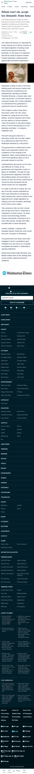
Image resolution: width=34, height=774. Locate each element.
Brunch (19, 434)
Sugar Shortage (21, 568)
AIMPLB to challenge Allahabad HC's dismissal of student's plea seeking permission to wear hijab (24, 627)
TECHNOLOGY (5, 505)
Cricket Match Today (23, 340)
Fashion (3, 437)
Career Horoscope (22, 586)
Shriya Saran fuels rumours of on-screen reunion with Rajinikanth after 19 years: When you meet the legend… (8, 676)
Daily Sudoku (5, 551)
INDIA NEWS (5, 332)
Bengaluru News (5, 361)
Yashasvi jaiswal (21, 578)
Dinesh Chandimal (6, 353)
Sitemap (3, 727)
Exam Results (5, 425)
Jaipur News (20, 371)
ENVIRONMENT (6, 480)
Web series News (6, 403)
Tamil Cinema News (22, 396)
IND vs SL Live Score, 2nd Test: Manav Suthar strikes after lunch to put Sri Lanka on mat (24, 706)
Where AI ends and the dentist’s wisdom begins (8, 637)
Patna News (4, 381)
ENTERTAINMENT (6, 389)
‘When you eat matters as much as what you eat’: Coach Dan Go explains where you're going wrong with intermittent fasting (24, 640)
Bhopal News (21, 361)
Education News (22, 425)
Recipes (19, 440)
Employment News (22, 422)
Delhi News (4, 368)
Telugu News (4, 611)
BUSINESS (4, 461)
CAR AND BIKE (5, 500)
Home (3, 6)
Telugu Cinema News (7, 399)
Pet (2, 447)
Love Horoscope (5, 589)
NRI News (4, 614)
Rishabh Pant (21, 350)
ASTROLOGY (5, 407)
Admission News (6, 419)
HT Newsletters (27, 721)
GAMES (3, 548)
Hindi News (20, 611)
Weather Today (16, 721)
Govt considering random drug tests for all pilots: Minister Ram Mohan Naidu (24, 651)
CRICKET (3, 337)
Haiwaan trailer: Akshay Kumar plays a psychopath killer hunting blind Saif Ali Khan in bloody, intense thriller (24, 664)
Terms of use (27, 718)
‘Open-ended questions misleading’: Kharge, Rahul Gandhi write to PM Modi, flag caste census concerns (8, 652)
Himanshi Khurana (22, 574)
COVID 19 (4, 543)
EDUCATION (5, 415)
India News (24, 6)
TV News (19, 399)
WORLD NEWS (5, 327)
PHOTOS (3, 466)
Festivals (19, 437)
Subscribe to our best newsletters (17, 301)
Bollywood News (6, 393)
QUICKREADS (5, 539)
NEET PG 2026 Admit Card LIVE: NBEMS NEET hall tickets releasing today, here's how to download (8, 706)
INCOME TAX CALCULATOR (9, 560)
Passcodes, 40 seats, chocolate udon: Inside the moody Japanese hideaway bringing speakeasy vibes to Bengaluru (24, 676)
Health (3, 440)
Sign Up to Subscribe (17, 310)
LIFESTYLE (4, 430)
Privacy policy (5, 721)
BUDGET (3, 476)
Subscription (4, 724)
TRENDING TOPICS (7, 594)
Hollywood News (22, 393)
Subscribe (29, 2)
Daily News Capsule (7, 305)
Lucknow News (21, 375)
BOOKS (3, 524)
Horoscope (4, 411)
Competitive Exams (6, 422)
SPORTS (3, 509)
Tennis (19, 516)
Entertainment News (7, 607)
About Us (3, 718)
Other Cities (20, 384)
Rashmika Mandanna (7, 578)
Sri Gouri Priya (5, 586)
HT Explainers (21, 614)
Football (19, 513)
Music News (4, 396)
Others (3, 519)
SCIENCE (3, 485)
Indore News (4, 371)
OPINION (4, 490)
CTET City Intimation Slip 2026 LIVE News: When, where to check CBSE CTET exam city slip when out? (8, 694)
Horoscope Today (22, 589)
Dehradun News (22, 365)
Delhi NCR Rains (6, 568)
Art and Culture (5, 434)
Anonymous (6, 38)
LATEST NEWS (5, 322)
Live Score (4, 343)
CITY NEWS (4, 358)
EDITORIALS (4, 495)
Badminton (4, 513)
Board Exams (21, 419)
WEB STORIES (5, 452)
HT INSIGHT (4, 529)
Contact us (15, 718)
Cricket (17, 6)
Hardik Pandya (21, 347)
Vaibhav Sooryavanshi (7, 581)
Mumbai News (5, 378)
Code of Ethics (27, 724)
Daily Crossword (22, 551)
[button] (2, 2)
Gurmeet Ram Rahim (7, 574)
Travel (18, 443)
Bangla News (21, 607)
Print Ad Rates (16, 724)
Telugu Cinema (21, 604)
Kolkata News (5, 375)
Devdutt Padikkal (6, 347)
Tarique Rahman (21, 571)
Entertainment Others (23, 403)
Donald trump (5, 571)
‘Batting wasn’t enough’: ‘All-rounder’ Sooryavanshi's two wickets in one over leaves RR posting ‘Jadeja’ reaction (8, 664)
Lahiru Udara (20, 353)
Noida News (20, 378)
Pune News (20, 381)
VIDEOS (3, 471)
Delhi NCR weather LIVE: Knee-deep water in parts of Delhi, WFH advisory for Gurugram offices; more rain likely (24, 694)
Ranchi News (5, 384)
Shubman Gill (21, 343)
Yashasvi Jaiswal (5, 350)
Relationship (4, 443)
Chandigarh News (6, 365)
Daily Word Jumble (6, 555)
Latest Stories (7, 620)
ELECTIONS (4, 534)
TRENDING (4, 456)
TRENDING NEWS (6, 564)
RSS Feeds (15, 727)
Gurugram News (22, 368)
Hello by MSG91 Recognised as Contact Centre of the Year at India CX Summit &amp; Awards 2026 (8, 627)
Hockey (3, 516)
